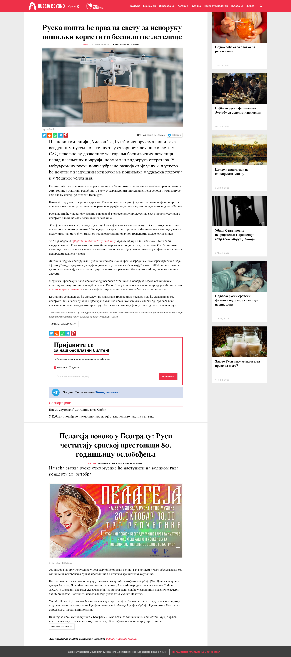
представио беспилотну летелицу (94, 241)
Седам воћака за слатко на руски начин (235, 49)
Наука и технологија (216, 6)
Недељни (62, 367)
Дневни (75, 367)
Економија (149, 6)
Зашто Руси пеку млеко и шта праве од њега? (237, 364)
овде (135, 651)
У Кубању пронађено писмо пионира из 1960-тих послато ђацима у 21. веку (101, 416)
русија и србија (61, 626)
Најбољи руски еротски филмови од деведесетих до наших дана (236, 300)
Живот (250, 6)
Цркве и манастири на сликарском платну (232, 172)
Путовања (237, 6)
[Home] (32, 6)
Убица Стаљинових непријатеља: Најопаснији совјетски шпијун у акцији (235, 235)
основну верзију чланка (121, 638)
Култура (135, 6)
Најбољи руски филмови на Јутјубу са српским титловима (238, 111)
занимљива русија (63, 324)
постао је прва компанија (65, 289)
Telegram (176, 135)
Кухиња (196, 6)
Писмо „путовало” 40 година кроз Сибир (77, 409)
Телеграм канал (107, 392)
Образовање (166, 6)
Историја (182, 6)
